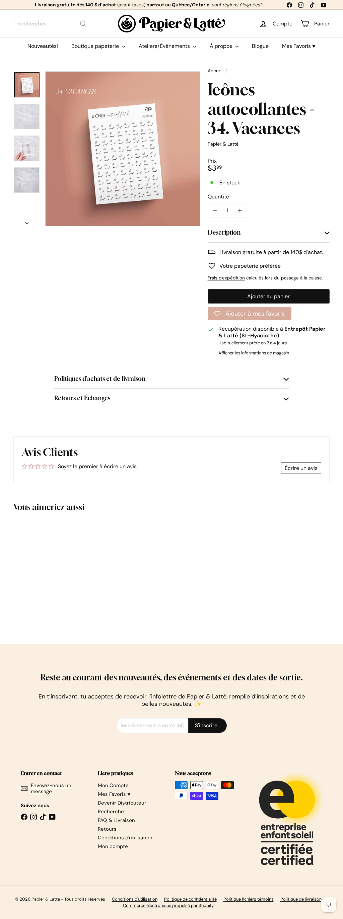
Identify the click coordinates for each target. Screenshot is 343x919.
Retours (107, 829)
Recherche (111, 811)
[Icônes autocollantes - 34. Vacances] (37, 573)
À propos (221, 46)
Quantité (218, 196)
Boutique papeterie (95, 46)
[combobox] (52, 23)
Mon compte (113, 846)
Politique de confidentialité (190, 899)
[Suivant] (26, 221)
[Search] (83, 23)
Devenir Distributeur (122, 803)
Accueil (215, 71)
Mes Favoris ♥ (299, 46)
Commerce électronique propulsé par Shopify (168, 905)
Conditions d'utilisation (125, 837)
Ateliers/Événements (165, 46)
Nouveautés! (42, 46)
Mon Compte (113, 785)
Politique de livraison (301, 899)
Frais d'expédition (226, 278)
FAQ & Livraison (116, 820)
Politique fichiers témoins (248, 899)
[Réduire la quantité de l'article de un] (215, 210)
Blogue (260, 46)
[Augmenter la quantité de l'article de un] (240, 210)
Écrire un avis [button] (301, 468)
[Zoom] (123, 149)
